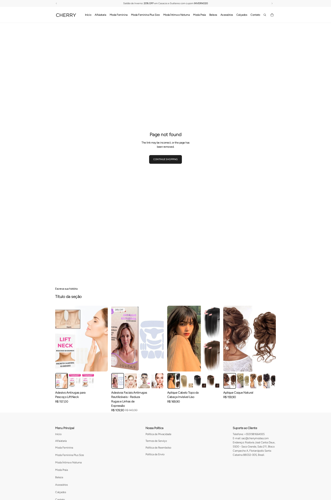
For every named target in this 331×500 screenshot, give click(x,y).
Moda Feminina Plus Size (69, 455)
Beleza (59, 477)
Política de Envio (155, 454)
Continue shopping (165, 159)
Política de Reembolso (158, 447)
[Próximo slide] (102, 338)
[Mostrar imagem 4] (157, 380)
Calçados (60, 492)
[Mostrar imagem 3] (88, 380)
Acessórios (61, 484)
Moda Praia (61, 470)
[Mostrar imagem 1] (62, 380)
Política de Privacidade (158, 434)
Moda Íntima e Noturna (68, 462)
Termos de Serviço (156, 440)
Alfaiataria (61, 440)
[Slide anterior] (60, 338)
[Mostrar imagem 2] (75, 380)
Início (58, 434)
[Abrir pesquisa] (265, 15)
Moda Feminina (64, 447)
